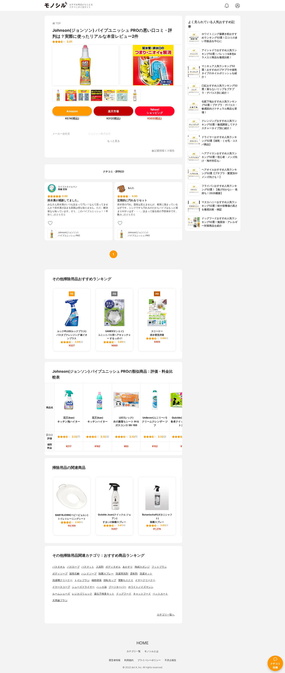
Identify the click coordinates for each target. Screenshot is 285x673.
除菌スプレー (106, 573)
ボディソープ (59, 573)
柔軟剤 (134, 573)
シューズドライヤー (83, 587)
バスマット (87, 566)
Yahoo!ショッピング (155, 111)
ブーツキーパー (117, 587)
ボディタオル (113, 566)
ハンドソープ (89, 573)
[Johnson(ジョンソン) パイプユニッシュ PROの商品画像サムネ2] (71, 95)
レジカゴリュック (82, 593)
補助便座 (97, 580)
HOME (142, 642)
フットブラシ (159, 566)
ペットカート (160, 593)
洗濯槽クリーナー (62, 580)
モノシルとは (151, 651)
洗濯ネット (146, 573)
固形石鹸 (74, 573)
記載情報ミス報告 (164, 151)
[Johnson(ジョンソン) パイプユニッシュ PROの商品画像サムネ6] (122, 95)
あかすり (128, 566)
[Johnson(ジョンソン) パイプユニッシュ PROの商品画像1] (85, 65)
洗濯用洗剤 (122, 573)
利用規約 (129, 660)
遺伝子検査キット (104, 593)
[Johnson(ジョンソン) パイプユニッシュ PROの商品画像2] (153, 65)
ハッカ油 (102, 587)
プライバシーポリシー (149, 660)
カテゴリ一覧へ (165, 614)
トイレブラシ (82, 580)
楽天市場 (113, 111)
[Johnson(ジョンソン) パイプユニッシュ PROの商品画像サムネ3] (84, 95)
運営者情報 (114, 660)
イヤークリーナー (145, 580)
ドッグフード (123, 593)
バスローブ (73, 566)
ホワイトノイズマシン (140, 587)
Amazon (72, 111)
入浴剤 (100, 566)
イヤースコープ (61, 587)
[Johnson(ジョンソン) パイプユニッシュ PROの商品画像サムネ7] (135, 95)
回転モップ (110, 580)
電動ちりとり (125, 580)
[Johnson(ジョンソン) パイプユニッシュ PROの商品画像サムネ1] (58, 95)
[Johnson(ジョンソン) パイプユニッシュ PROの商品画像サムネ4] (96, 95)
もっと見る (113, 141)
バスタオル (58, 566)
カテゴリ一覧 (134, 651)
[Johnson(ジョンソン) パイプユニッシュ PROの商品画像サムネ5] (109, 95)
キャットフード (142, 593)
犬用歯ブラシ (59, 600)
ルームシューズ (61, 593)
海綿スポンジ (142, 566)
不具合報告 (170, 660)
